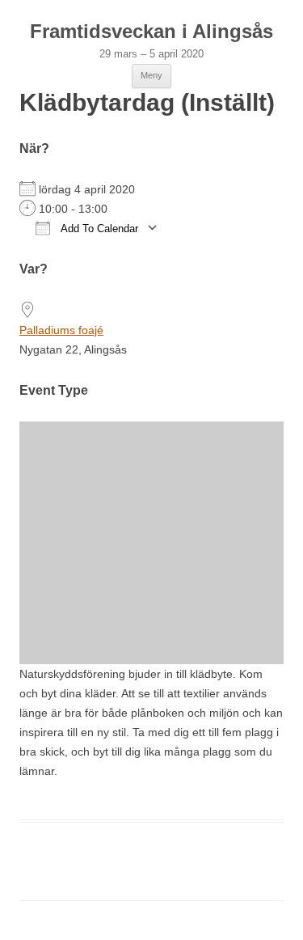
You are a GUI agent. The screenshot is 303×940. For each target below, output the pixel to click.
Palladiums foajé (61, 330)
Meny (151, 75)
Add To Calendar (98, 228)
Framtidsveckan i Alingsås (151, 31)
